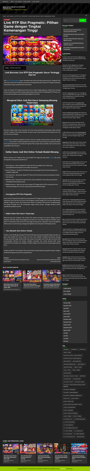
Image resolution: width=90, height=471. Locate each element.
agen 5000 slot (74, 349)
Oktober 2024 (66, 324)
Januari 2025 (66, 316)
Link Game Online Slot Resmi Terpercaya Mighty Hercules (73, 39)
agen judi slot (83, 349)
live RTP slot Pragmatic (13, 80)
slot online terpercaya (79, 433)
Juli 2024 (65, 333)
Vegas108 (64, 142)
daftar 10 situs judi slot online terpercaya (72, 355)
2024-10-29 (18, 33)
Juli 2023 (65, 335)
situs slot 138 (66, 398)
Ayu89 (51, 157)
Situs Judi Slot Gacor (70, 84)
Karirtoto (64, 122)
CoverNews (63, 468)
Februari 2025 (66, 313)
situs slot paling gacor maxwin (70, 413)
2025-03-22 (75, 461)
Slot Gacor (71, 93)
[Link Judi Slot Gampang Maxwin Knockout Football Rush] (79, 448)
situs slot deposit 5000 (68, 401)
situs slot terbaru (77, 416)
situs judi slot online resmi (69, 389)
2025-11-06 (37, 287)
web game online (80, 436)
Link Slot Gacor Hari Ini (72, 112)
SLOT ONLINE (18, 1)
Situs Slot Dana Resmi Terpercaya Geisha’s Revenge (73, 35)
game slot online (78, 367)
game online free (67, 361)
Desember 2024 (67, 319)
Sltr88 (63, 265)
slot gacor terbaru (67, 430)
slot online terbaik (67, 433)
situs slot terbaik (67, 416)
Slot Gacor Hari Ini (75, 199)
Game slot (6, 141)
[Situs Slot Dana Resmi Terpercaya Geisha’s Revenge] (32, 276)
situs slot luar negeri (68, 410)
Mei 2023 (65, 341)
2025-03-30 (58, 461)
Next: (48, 259)
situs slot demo (74, 398)
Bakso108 (64, 239)
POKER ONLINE (26, 1)
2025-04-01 (57, 287)
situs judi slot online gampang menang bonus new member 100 (74, 385)
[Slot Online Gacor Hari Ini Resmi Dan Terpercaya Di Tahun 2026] (12, 276)
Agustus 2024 (66, 330)
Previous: (16, 259)
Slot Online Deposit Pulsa (9, 33)
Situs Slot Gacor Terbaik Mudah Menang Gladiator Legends (73, 43)
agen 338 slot (66, 349)
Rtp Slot (80, 57)
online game (82, 375)
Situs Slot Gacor (76, 161)
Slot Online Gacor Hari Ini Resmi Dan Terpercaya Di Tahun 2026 (11, 286)
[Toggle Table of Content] (23, 68)
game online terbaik (67, 367)
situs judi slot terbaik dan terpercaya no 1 (72, 395)
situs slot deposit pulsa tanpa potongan (72, 404)
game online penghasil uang (69, 364)
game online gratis (77, 361)
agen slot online (67, 352)
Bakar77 (64, 275)
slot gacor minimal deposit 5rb (70, 427)
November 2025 (67, 305)
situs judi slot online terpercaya (70, 392)
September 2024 (67, 327)
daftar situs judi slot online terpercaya (72, 358)
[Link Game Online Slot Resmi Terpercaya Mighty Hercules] (52, 276)
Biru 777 (64, 219)
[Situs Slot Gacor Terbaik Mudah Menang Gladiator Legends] (62, 448)
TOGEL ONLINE (35, 1)
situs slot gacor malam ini (69, 407)
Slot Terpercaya (70, 209)
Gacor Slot (73, 75)
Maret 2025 (66, 311)
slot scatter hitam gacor (69, 436)
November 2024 (67, 322)
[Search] (86, 15)
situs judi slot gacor (68, 381)
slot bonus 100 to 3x (67, 419)
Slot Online (74, 152)
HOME (12, 1)
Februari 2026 (66, 302)
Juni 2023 (65, 338)
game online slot (81, 364)
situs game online (76, 378)
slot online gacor (78, 430)
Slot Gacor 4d (78, 229)
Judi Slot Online (80, 102)
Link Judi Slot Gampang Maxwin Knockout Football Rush (73, 48)
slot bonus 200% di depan (79, 419)
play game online (67, 378)
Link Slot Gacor (70, 189)
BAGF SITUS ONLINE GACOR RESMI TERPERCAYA (14, 7)
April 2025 (66, 308)
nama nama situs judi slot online (70, 375)
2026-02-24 (17, 289)
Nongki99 (64, 257)
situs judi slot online (79, 381)
